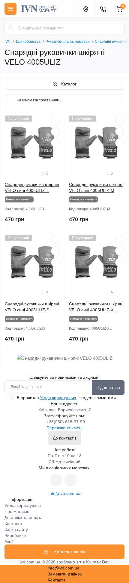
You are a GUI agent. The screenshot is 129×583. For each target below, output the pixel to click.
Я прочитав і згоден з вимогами (66, 397)
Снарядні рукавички (112, 41)
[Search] (11, 28)
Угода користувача (58, 397)
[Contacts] (103, 8)
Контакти (13, 523)
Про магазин (16, 511)
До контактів (64, 438)
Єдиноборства (28, 41)
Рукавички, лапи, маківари (68, 41)
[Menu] (10, 9)
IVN (7, 41)
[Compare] (55, 142)
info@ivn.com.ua (64, 493)
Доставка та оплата (23, 517)
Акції (9, 541)
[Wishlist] (55, 131)
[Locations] (85, 8)
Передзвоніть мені (64, 427)
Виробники (15, 535)
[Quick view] (55, 120)
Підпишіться (108, 387)
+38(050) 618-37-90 (65, 421)
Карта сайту (16, 529)
